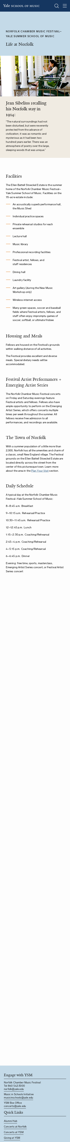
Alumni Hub (10, 1121)
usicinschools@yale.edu (19, 1097)
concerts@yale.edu (15, 1106)
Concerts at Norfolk (15, 1126)
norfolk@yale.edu (14, 1089)
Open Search (56, 6)
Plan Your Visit (40, 470)
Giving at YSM (12, 1137)
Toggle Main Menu (65, 6)
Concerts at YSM (14, 1132)
